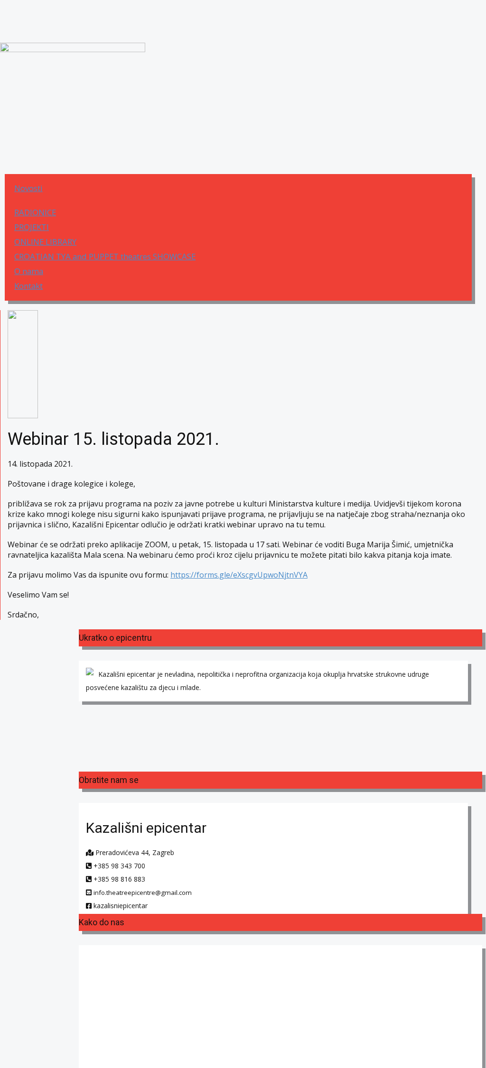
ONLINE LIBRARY (45, 241)
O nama (28, 271)
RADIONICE (35, 212)
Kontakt (28, 285)
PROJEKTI (31, 226)
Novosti (28, 188)
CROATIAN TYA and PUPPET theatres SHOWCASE (105, 256)
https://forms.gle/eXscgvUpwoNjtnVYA (239, 575)
